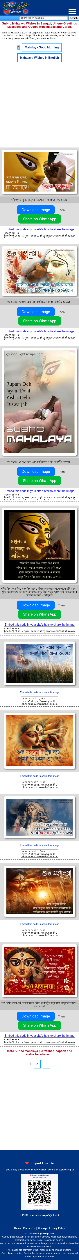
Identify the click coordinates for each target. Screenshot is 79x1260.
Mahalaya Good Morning (42, 47)
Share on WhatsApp (39, 219)
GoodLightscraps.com (43, 1233)
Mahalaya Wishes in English (39, 57)
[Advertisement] (39, 104)
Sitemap (42, 1228)
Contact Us (29, 1228)
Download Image (36, 210)
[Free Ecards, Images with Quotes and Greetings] (16, 14)
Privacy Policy (57, 1228)
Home (17, 1228)
